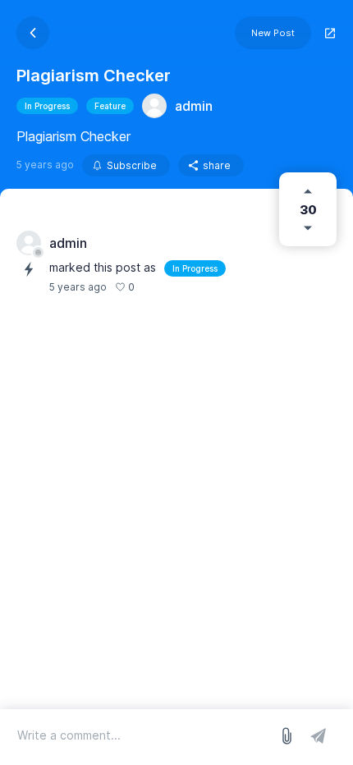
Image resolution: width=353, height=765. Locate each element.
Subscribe (132, 165)
